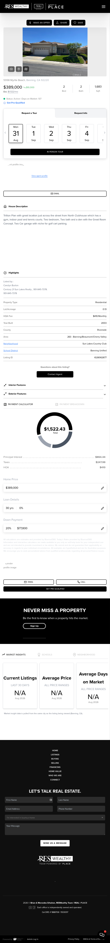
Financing (55, 767)
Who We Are (55, 775)
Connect (55, 780)
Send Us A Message (55, 843)
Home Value (55, 771)
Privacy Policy (73, 939)
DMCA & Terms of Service (93, 939)
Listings (55, 754)
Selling (55, 763)
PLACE (84, 903)
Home (55, 750)
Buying (55, 759)
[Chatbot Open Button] (102, 935)
